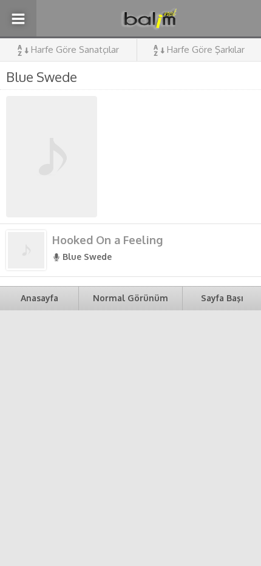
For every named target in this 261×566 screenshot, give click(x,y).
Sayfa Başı (222, 298)
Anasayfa (39, 298)
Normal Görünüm (130, 298)
